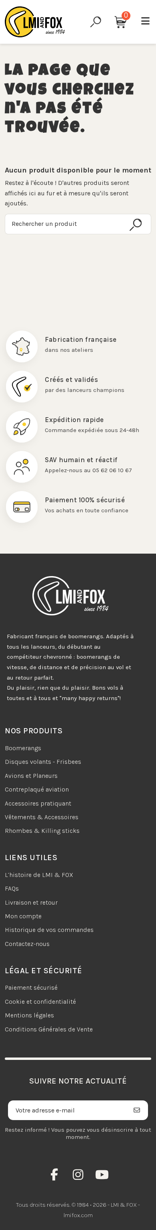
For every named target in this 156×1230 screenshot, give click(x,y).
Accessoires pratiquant (38, 803)
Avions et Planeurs (31, 775)
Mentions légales (29, 1015)
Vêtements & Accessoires (41, 817)
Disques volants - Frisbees (43, 761)
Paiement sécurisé (31, 987)
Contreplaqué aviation (37, 789)
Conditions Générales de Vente (49, 1029)
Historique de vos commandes (49, 930)
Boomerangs (23, 748)
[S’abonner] (137, 1110)
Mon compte (23, 916)
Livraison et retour (31, 902)
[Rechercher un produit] (135, 225)
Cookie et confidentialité (40, 1001)
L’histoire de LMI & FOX (39, 875)
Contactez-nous (27, 944)
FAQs (12, 888)
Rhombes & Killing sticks (42, 830)
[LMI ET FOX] (35, 21)
